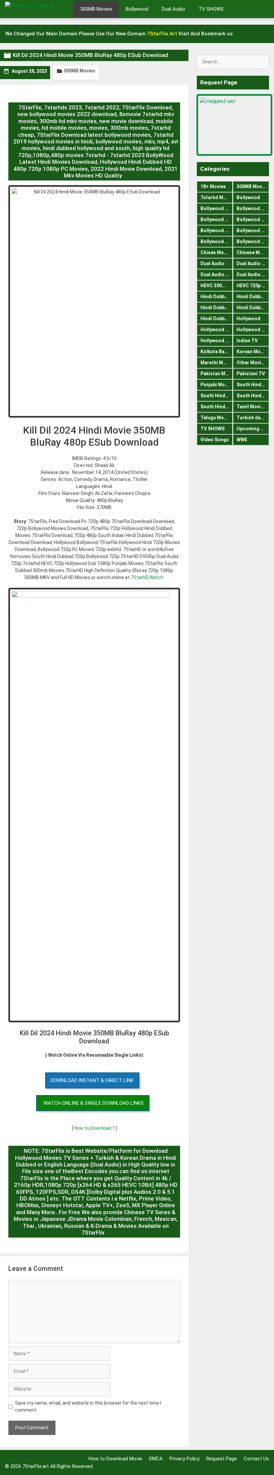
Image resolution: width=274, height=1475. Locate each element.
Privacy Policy (184, 1459)
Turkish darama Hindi (253, 417)
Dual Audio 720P (253, 274)
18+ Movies (213, 186)
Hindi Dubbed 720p (216, 318)
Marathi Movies (216, 362)
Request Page (221, 1459)
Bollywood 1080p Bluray (216, 208)
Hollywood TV (216, 340)
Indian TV (247, 340)
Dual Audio (173, 9)
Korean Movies (253, 351)
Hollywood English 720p (253, 329)
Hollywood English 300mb (216, 329)
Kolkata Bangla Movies (216, 351)
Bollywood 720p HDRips (253, 219)
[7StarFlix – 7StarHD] (36, 8)
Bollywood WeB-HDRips (253, 241)
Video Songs (214, 439)
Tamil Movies (251, 406)
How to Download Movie (115, 1459)
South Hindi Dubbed (253, 384)
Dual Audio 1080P (253, 263)
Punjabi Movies (216, 384)
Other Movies (251, 362)
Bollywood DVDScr (253, 230)
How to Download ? (95, 1128)
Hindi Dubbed (215, 296)
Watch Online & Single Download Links (93, 1103)
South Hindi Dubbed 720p (216, 406)
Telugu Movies (216, 417)
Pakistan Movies (216, 373)
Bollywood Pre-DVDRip (216, 241)
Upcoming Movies (253, 428)
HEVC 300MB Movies (216, 285)
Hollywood (248, 318)
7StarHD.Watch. (147, 577)
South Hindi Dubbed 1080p (216, 395)
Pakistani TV (251, 373)
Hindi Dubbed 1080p (216, 307)
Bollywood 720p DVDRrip (216, 219)
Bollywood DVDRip (216, 230)
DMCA (156, 1459)
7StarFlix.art (35, 1466)
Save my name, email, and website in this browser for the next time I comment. (88, 1406)
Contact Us (256, 1459)
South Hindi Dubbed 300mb (253, 395)
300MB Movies (96, 9)
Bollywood (137, 9)
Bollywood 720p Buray (253, 208)
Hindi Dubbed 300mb (253, 307)
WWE (242, 439)
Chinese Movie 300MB (253, 252)
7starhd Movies (216, 197)
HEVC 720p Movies (253, 285)
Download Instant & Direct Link (92, 1080)
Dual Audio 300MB (216, 274)
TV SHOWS (211, 9)
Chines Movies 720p (216, 252)
